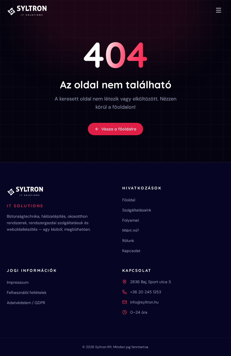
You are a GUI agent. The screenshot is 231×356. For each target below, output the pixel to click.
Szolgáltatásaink (136, 210)
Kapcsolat (131, 250)
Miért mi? (130, 230)
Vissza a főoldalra (118, 129)
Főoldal (128, 199)
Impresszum (17, 282)
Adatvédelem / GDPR (26, 302)
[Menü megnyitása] (218, 10)
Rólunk (128, 240)
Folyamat (130, 220)
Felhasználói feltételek (26, 292)
